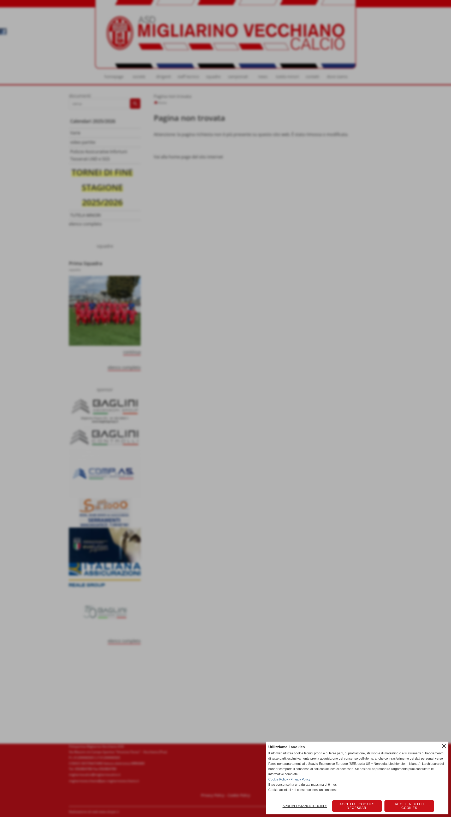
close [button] (444, 746)
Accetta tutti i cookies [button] (409, 806)
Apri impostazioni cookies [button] (305, 806)
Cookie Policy (278, 779)
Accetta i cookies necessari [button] (357, 806)
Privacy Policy (300, 779)
